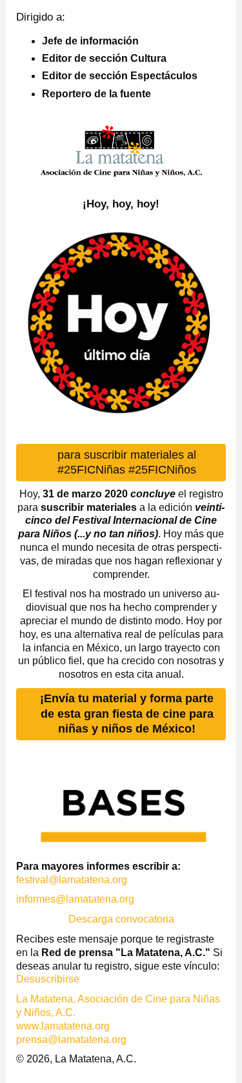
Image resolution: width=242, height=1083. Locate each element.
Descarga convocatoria (121, 919)
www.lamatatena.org (63, 1026)
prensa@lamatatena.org (71, 1039)
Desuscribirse (47, 978)
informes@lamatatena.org (75, 899)
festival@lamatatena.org (71, 879)
